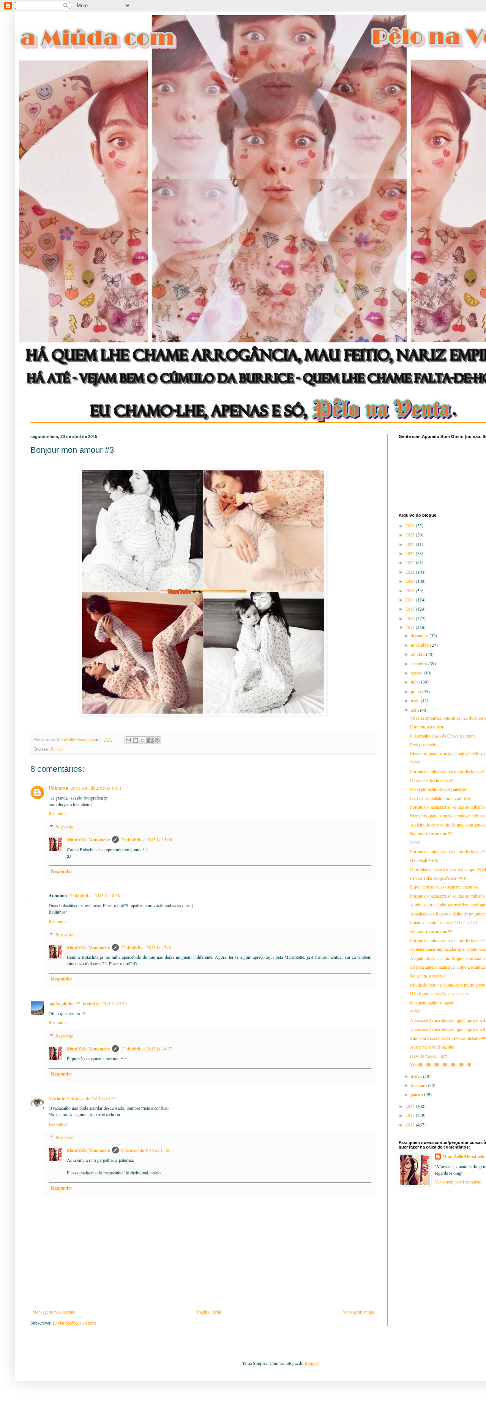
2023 (411, 553)
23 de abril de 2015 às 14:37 (146, 1049)
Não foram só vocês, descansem (439, 993)
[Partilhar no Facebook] (150, 740)
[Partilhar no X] (143, 740)
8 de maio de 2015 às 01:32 (92, 1098)
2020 (411, 581)
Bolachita (58, 749)
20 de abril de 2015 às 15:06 (146, 839)
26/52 (415, 1011)
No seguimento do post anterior (438, 789)
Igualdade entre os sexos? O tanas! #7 (444, 922)
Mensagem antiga (358, 1312)
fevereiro (419, 1085)
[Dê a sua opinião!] (135, 740)
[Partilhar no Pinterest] (157, 740)
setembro (419, 663)
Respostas (64, 826)
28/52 (415, 842)
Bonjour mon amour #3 (431, 833)
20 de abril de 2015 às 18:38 (94, 895)
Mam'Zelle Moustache (88, 839)
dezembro (420, 635)
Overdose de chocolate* (431, 780)
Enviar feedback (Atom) (74, 1323)
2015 (411, 627)
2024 (411, 544)
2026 (411, 525)
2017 (411, 609)
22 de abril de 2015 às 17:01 (146, 947)
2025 (411, 534)
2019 (411, 590)
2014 (411, 1106)
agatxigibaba (61, 1003)
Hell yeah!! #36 (424, 860)
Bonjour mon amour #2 (431, 931)
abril (415, 710)
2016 (411, 618)
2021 (411, 572)
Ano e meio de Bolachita (432, 1047)
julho (416, 682)
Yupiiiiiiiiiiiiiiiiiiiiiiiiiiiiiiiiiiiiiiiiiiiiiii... (442, 1064)
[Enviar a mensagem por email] (128, 740)
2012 (411, 1125)
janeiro (417, 1094)
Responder (58, 813)
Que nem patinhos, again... (434, 1003)
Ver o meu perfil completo (458, 1182)
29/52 (415, 762)
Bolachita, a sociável (428, 976)
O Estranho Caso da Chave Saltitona (442, 736)
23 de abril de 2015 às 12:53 (101, 1003)
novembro (420, 645)
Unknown (58, 788)
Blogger (312, 1363)
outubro (418, 654)
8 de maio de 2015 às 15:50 (145, 1150)
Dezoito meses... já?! (428, 1056)
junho (416, 691)
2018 (411, 600)
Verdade (57, 1098)
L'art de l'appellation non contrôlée (440, 798)
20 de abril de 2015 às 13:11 (96, 788)
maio (416, 700)
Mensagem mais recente (53, 1312)
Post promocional (426, 744)
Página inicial (209, 1312)
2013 (411, 1115)
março (417, 1076)
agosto (417, 673)
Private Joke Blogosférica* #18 (438, 878)
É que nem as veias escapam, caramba (444, 887)
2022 (411, 562)
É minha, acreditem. (427, 726)
